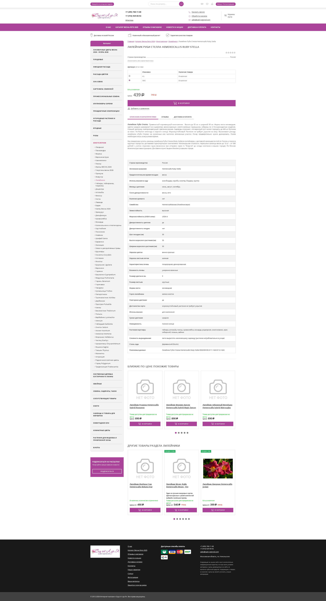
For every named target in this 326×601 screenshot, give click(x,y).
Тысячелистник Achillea (105, 297)
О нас (108, 27)
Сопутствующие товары (104, 398)
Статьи (130, 573)
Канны (98, 307)
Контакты (215, 27)
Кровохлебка (101, 219)
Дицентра (100, 189)
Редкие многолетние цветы (107, 360)
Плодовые (98, 59)
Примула (99, 173)
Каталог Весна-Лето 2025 (127, 27)
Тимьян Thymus (102, 350)
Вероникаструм (102, 157)
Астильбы (100, 192)
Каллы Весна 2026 (103, 209)
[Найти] (181, 4)
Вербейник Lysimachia (105, 317)
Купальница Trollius (104, 291)
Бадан (98, 205)
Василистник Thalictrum (106, 311)
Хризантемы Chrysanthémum (108, 344)
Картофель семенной (103, 89)
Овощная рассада (101, 67)
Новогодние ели (101, 423)
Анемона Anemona (103, 334)
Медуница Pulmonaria (105, 278)
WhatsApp (129, 20)
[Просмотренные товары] (203, 5)
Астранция (100, 357)
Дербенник (100, 301)
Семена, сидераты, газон (105, 391)
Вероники (100, 268)
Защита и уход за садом (102, 4)
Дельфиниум (101, 215)
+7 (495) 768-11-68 (133, 12)
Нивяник (99, 235)
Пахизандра (101, 150)
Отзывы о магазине (152, 27)
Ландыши (100, 147)
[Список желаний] (207, 4)
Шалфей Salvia (102, 238)
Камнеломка (101, 160)
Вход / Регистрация (225, 4)
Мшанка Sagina (102, 347)
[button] (175, 433)
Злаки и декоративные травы (108, 248)
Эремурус (100, 212)
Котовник (100, 258)
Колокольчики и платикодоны (108, 225)
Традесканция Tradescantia (107, 367)
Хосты (98, 199)
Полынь (99, 314)
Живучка (99, 177)
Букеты (96, 447)
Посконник (100, 232)
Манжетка (100, 353)
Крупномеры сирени (103, 104)
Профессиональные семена (106, 96)
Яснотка (99, 261)
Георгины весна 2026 (104, 170)
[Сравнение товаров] (212, 4)
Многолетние (99, 143)
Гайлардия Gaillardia (104, 324)
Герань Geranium (103, 281)
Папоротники (101, 294)
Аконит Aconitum (103, 330)
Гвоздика (99, 288)
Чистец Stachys (102, 340)
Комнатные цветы (101, 430)
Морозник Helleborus (105, 337)
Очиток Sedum (102, 327)
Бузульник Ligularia (104, 265)
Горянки (99, 271)
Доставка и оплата (197, 27)
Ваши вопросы (134, 581)
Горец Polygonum (103, 363)
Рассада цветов (100, 74)
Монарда (99, 222)
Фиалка (99, 154)
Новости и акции (174, 27)
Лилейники (100, 180)
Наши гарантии (134, 569)
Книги (96, 406)
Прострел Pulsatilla (103, 304)
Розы (95, 136)
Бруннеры (100, 251)
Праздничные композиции (106, 111)
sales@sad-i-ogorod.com (201, 20)
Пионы (98, 164)
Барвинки (100, 242)
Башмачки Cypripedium (106, 274)
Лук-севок (98, 82)
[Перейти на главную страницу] (104, 15)
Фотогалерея (133, 577)
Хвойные (97, 384)
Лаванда (99, 202)
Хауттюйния (101, 228)
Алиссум (99, 320)
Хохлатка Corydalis (103, 255)
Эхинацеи (100, 245)
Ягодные (97, 128)
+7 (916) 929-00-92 (133, 16)
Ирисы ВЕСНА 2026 (103, 167)
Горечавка (100, 284)
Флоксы (99, 195)
